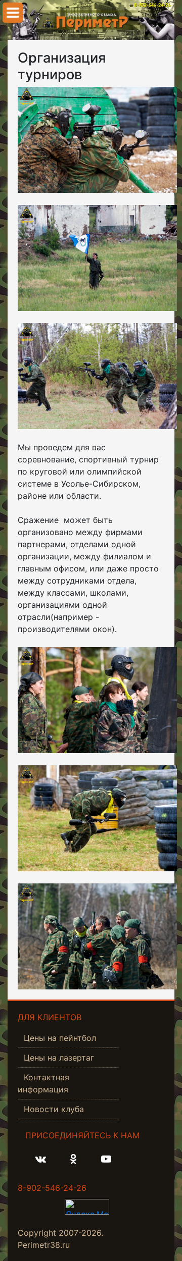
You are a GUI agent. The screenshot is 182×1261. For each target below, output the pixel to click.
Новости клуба (54, 1109)
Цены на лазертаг (59, 1058)
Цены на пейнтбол (60, 1038)
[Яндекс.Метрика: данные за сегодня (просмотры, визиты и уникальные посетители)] (87, 1207)
